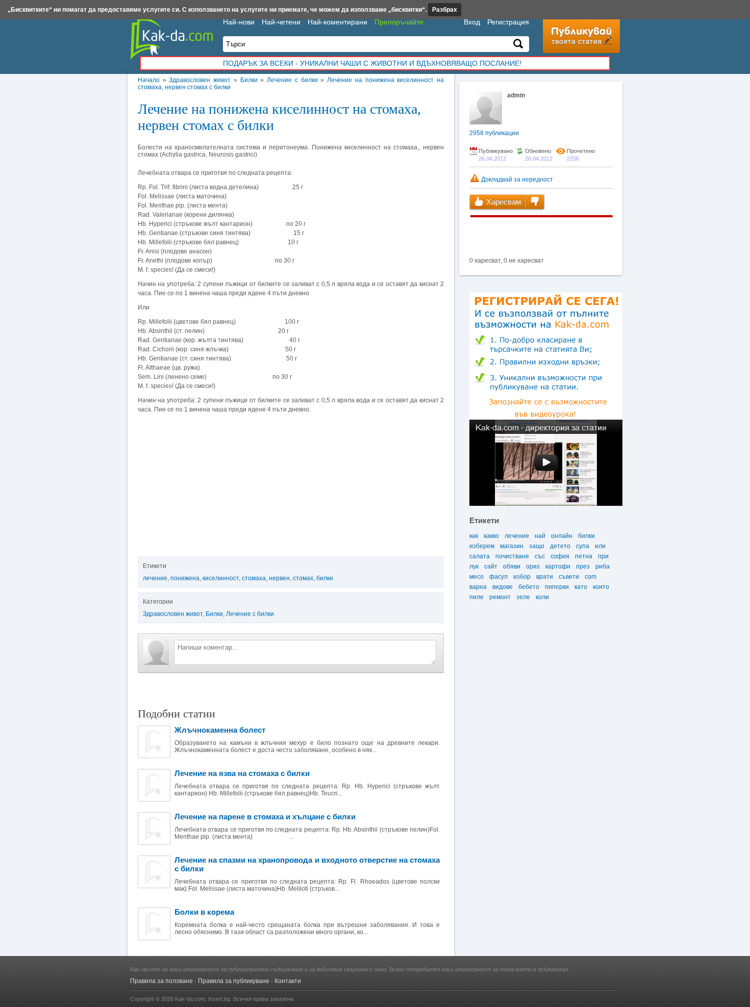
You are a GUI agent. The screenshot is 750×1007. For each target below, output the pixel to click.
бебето (528, 586)
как (473, 535)
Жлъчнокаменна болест (219, 730)
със (540, 556)
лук (474, 566)
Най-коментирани (337, 22)
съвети (569, 576)
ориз (533, 566)
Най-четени (281, 22)
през (583, 566)
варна (478, 586)
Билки (249, 80)
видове (502, 586)
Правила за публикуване (233, 981)
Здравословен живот (200, 80)
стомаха (254, 578)
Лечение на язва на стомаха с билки (242, 773)
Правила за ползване (161, 981)
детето (560, 546)
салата (479, 556)
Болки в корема (204, 912)
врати (544, 576)
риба (602, 566)
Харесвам (502, 201)
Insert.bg (219, 999)
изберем (481, 546)
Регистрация (508, 22)
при (603, 556)
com (590, 576)
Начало (149, 80)
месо (476, 576)
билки (324, 578)
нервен (279, 578)
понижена (184, 578)
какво (491, 535)
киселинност (221, 578)
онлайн (561, 535)
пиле (476, 597)
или (600, 546)
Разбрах (444, 9)
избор (522, 576)
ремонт (500, 597)
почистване (512, 556)
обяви (511, 566)
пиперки (557, 586)
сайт (490, 566)
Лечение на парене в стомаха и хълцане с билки (265, 816)
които (601, 586)
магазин (511, 546)
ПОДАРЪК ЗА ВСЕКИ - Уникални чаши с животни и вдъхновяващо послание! (372, 63)
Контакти (287, 981)
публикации (494, 133)
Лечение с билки (292, 80)
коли (542, 597)
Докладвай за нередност (516, 179)
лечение (155, 578)
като (580, 586)
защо (536, 546)
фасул (498, 576)
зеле (523, 597)
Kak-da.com (190, 999)
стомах (303, 578)
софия (560, 556)
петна (583, 556)
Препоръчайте (398, 22)
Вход (472, 22)
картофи (557, 566)
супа (582, 546)
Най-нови (239, 22)
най (540, 535)
